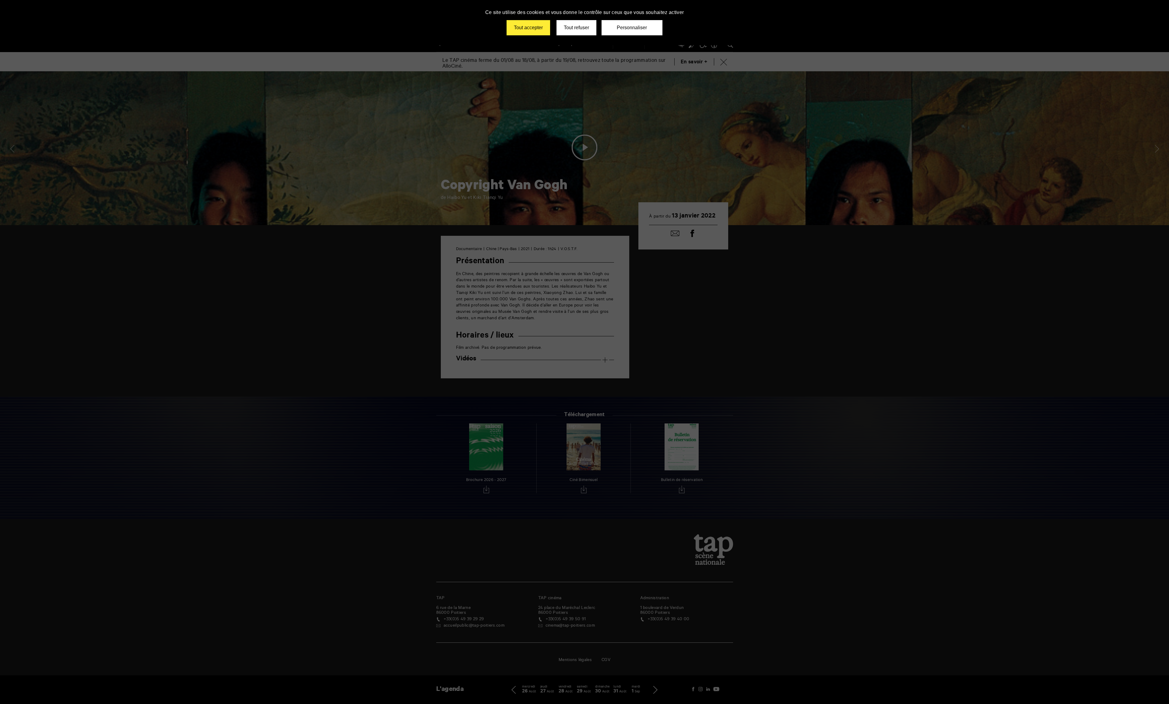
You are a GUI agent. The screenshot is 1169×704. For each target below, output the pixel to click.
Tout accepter (528, 27)
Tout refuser (576, 27)
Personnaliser (632, 27)
